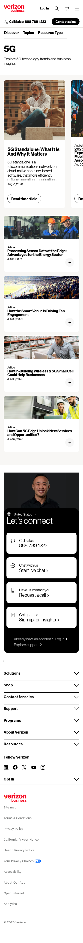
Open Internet (14, 893)
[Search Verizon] (57, 8)
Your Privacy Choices (19, 861)
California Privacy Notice (21, 839)
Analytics (10, 904)
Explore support (26, 644)
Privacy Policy (13, 828)
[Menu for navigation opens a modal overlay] (77, 8)
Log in (59, 639)
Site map (10, 807)
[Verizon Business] (14, 8)
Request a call (32, 595)
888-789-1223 (33, 545)
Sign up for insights (37, 619)
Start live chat (32, 570)
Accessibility (12, 871)
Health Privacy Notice (19, 850)
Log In (44, 8)
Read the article (24, 199)
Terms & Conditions (18, 818)
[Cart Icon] (67, 8)
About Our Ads (14, 882)
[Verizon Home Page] (15, 797)
